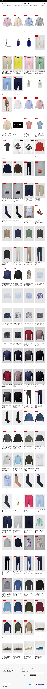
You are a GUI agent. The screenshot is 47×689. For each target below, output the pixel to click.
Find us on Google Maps (7, 675)
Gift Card (23, 675)
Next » (26, 662)
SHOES (31, 5)
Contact (23, 670)
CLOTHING (20, 5)
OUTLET (23, 8)
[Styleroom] (23, 3)
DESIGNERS (15, 5)
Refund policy (24, 672)
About (23, 668)
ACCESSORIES (25, 5)
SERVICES (42, 5)
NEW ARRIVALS (9, 5)
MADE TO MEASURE (36, 5)
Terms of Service (24, 674)
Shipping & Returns (25, 671)
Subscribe (33, 675)
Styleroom (6, 686)
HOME (4, 5)
